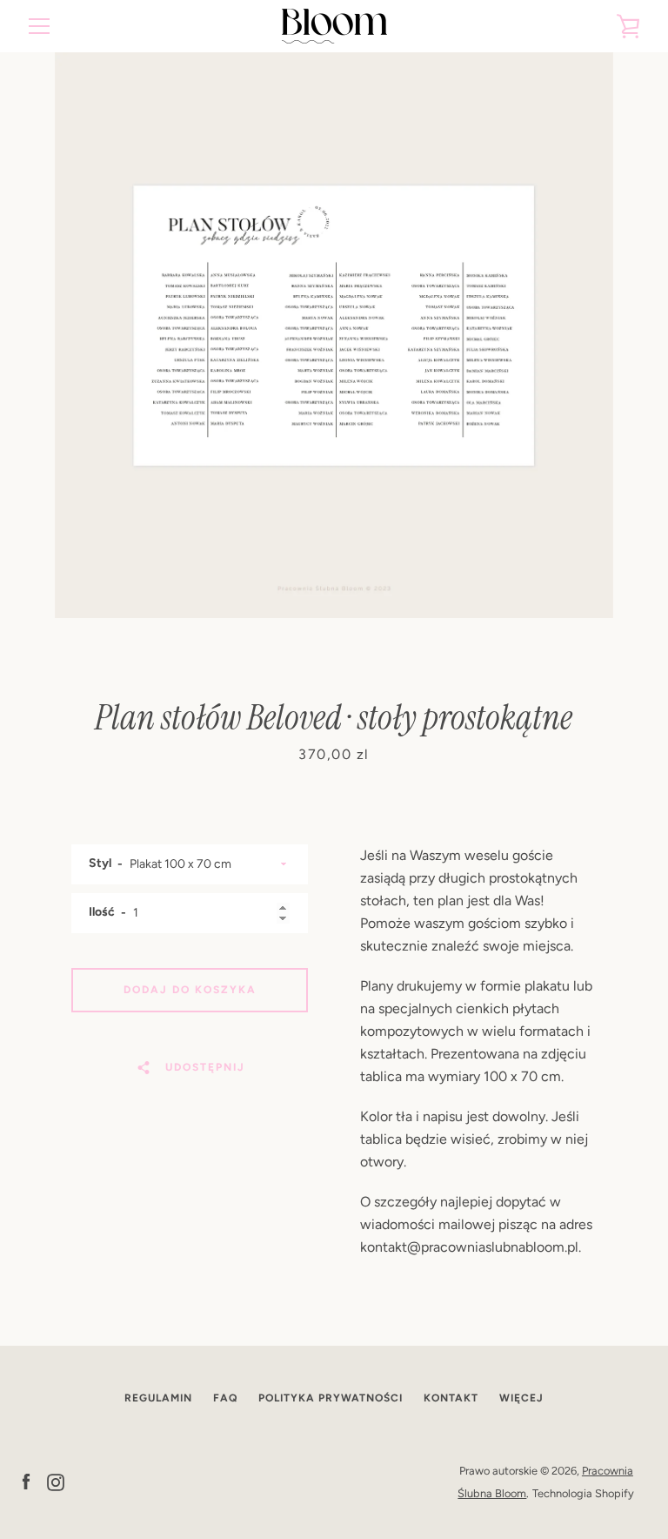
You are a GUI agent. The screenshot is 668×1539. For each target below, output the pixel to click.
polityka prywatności (330, 1398)
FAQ (225, 1398)
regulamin (158, 1398)
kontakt (451, 1398)
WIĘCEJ (521, 1398)
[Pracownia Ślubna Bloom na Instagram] (55, 1481)
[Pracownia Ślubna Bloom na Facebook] (26, 1481)
